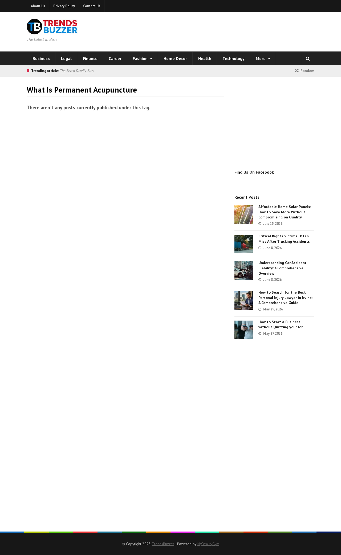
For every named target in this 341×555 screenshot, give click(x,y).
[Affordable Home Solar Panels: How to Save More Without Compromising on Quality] (243, 214)
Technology (233, 58)
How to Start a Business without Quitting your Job (280, 325)
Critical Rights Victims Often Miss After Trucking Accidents (284, 239)
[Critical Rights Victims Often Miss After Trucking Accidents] (243, 244)
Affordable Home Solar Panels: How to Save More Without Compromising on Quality (284, 211)
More (261, 58)
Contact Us (91, 6)
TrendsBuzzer (163, 543)
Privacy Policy (64, 6)
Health (204, 58)
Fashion (141, 58)
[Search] (307, 58)
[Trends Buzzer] (52, 31)
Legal (66, 58)
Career (115, 58)
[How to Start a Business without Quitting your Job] (243, 330)
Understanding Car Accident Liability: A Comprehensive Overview (282, 267)
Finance (90, 58)
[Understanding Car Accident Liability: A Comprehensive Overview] (243, 270)
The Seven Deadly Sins (77, 70)
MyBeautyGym (208, 543)
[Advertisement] (239, 31)
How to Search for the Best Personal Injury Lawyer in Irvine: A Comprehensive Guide (285, 297)
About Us (38, 6)
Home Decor (175, 58)
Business (41, 58)
